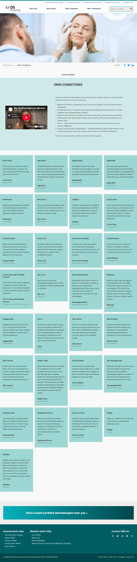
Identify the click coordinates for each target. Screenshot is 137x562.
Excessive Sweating (80, 238)
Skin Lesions (8, 361)
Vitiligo (110, 413)
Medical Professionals (113, 2)
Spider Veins (42, 361)
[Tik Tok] (132, 536)
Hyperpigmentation (80, 275)
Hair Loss (41, 275)
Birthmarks (7, 200)
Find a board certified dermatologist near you (56, 513)
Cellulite (75, 200)
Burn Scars (41, 200)
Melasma (110, 275)
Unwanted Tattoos (45, 413)
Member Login (128, 2)
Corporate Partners (73, 2)
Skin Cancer (77, 319)
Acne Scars (7, 161)
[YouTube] (127, 536)
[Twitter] (117, 536)
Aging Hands (77, 161)
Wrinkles (6, 455)
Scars (39, 319)
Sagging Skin (8, 319)
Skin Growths (112, 319)
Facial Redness (113, 238)
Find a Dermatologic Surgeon (54, 2)
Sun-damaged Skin (114, 361)
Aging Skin (111, 161)
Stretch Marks (78, 361)
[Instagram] (122, 536)
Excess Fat (41, 238)
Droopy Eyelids (9, 238)
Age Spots (41, 161)
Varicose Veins (78, 413)
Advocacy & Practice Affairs (92, 2)
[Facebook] (113, 536)
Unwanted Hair (9, 413)
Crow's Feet (112, 200)
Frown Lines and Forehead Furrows (13, 276)
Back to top (130, 557)
